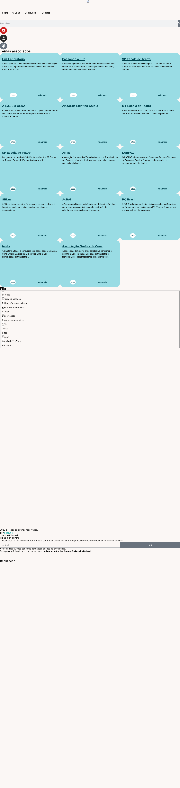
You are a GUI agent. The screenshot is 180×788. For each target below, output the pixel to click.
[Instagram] (3, 38)
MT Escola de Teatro (136, 105)
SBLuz (6, 199)
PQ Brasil (128, 199)
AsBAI (66, 199)
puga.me (8, 532)
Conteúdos (30, 12)
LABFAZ (128, 152)
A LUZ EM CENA (13, 105)
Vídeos (73, 95)
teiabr (6, 246)
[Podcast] (3, 45)
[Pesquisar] (179, 23)
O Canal (16, 12)
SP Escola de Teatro (136, 59)
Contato (46, 12)
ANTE (66, 152)
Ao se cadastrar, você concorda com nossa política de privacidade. (33, 548)
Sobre (5, 12)
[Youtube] (3, 30)
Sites (13, 142)
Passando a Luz (73, 59)
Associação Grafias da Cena (82, 246)
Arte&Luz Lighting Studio (80, 105)
